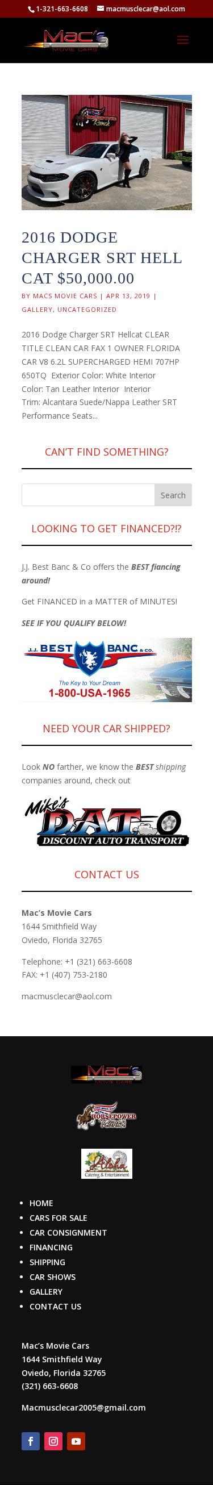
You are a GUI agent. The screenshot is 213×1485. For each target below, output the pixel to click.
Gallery (37, 309)
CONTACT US (55, 1306)
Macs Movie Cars (65, 295)
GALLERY (46, 1291)
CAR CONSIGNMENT (68, 1232)
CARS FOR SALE (58, 1217)
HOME (41, 1203)
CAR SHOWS (53, 1276)
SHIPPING (47, 1262)
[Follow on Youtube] (76, 1441)
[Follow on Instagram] (53, 1441)
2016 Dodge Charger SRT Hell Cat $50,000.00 (102, 257)
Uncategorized (87, 309)
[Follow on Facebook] (31, 1441)
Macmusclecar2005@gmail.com (84, 1407)
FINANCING (51, 1247)
